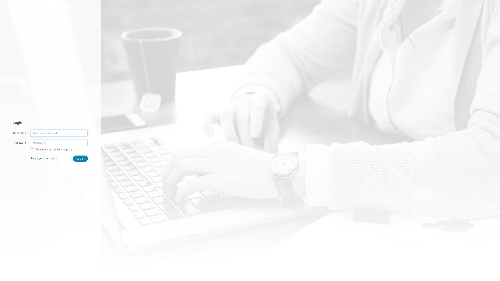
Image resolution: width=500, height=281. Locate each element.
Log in (80, 159)
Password (20, 142)
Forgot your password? (44, 158)
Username (19, 132)
